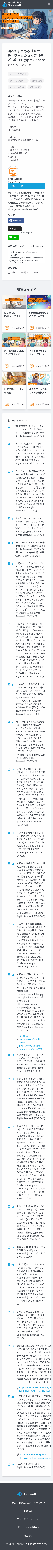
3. (12, 471)
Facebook (17, 220)
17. (13, 1126)
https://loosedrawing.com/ (33, 1454)
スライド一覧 (16, 186)
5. (12, 543)
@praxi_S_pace (15, 182)
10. (13, 769)
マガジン (29, 1535)
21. (13, 1312)
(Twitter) (16, 229)
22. (13, 1346)
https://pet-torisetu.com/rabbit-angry (29, 1039)
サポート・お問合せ (29, 1527)
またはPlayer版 (26, 232)
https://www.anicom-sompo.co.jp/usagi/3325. (31, 1047)
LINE (15, 237)
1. (12, 426)
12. (13, 863)
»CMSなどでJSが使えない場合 (31, 246)
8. (12, 684)
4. (12, 518)
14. (13, 974)
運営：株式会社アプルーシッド (29, 1502)
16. (13, 1079)
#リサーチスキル (18, 74)
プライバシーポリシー (28, 1519)
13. (13, 924)
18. (13, 1206)
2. (12, 444)
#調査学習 (35, 87)
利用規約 (29, 1511)
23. (13, 1396)
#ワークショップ (18, 80)
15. (13, 1055)
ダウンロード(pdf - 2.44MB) (25, 272)
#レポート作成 (17, 87)
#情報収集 (37, 80)
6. (12, 563)
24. (13, 1464)
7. (12, 624)
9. (12, 722)
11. (13, 833)
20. (13, 1265)
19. (13, 1247)
